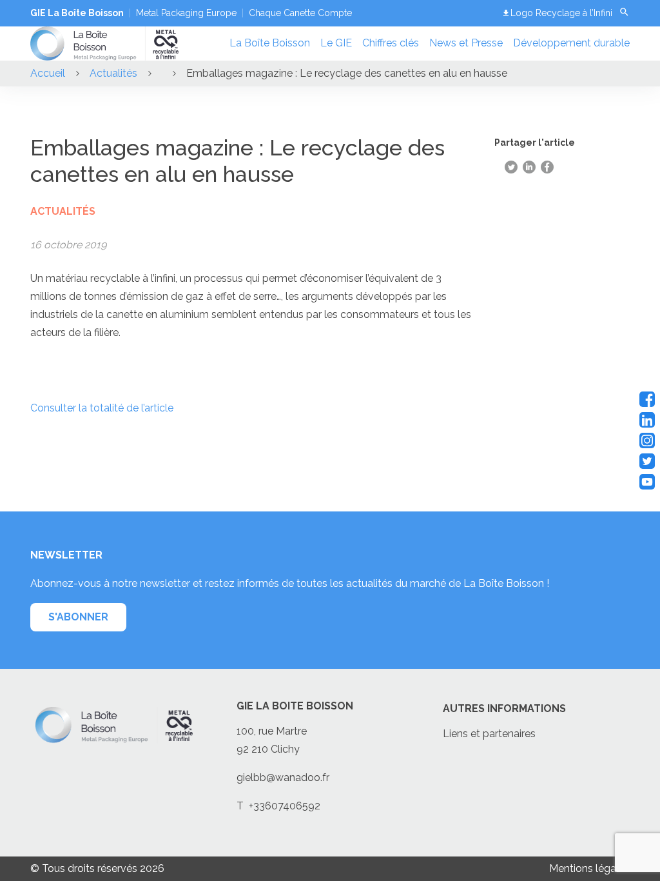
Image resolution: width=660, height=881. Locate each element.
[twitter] (647, 461)
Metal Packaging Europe (186, 13)
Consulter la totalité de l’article (101, 408)
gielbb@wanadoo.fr (283, 777)
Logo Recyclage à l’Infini (561, 13)
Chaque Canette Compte (300, 13)
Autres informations (504, 708)
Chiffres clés (390, 43)
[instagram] (647, 440)
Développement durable (571, 43)
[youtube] (647, 482)
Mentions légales (589, 868)
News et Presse (466, 43)
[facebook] (647, 399)
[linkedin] (647, 420)
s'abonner (78, 617)
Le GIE (336, 43)
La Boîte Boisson (269, 43)
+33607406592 (284, 806)
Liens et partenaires (489, 734)
